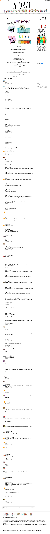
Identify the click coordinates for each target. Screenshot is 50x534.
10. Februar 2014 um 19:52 (8, 324)
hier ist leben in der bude (8, 355)
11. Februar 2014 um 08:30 (8, 439)
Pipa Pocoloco (7, 150)
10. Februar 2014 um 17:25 (8, 132)
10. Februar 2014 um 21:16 (8, 387)
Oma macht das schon (8, 424)
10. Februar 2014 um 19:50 (8, 317)
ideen (41, 85)
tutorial (40, 88)
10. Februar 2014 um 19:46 (8, 304)
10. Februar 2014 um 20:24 (8, 346)
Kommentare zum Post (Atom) (20, 509)
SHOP (26, 13)
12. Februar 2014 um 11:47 (8, 485)
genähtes (38, 85)
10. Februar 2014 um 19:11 (8, 249)
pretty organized (7, 431)
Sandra (6, 406)
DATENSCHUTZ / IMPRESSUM (36, 13)
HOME (5, 13)
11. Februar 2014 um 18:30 (8, 465)
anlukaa (6, 375)
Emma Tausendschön (8, 348)
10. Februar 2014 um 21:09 (8, 378)
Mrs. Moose (6, 477)
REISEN (17, 13)
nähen (37, 87)
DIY (8, 13)
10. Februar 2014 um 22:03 (8, 399)
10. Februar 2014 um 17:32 (8, 148)
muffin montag (42, 86)
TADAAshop (38, 88)
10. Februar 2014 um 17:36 (8, 161)
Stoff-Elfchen (7, 498)
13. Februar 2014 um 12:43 (8, 496)
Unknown (6, 178)
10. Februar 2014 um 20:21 (8, 336)
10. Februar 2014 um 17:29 (8, 143)
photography (41, 87)
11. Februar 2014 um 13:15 (8, 459)
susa (5, 156)
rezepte (45, 87)
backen (39, 84)
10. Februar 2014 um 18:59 (8, 241)
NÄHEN (21, 13)
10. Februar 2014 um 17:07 (8, 96)
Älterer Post (32, 507)
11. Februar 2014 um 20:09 (8, 475)
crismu (6, 454)
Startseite (19, 507)
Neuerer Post (5, 507)
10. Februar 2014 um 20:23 (8, 340)
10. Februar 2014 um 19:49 (8, 311)
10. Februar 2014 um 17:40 (8, 165)
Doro (5, 281)
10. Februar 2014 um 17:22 (8, 126)
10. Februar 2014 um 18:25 (8, 222)
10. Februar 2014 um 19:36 (8, 285)
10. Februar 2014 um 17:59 (8, 209)
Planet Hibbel (7, 482)
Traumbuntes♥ (7, 255)
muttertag (46, 86)
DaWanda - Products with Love (44, 53)
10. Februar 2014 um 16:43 (8, 83)
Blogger (26, 532)
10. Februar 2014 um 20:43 (8, 358)
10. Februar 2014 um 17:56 (8, 203)
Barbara (6, 384)
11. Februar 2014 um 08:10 (8, 435)
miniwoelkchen (7, 235)
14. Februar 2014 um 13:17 (8, 502)
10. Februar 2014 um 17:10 (8, 100)
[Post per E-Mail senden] (16, 76)
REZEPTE (12, 13)
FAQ (29, 13)
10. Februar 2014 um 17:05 (8, 92)
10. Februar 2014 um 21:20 (8, 392)
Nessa (6, 229)
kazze (6, 224)
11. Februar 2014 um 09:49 (8, 444)
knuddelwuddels (7, 415)
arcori (6, 470)
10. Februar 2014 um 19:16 (8, 268)
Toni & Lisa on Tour (7, 437)
